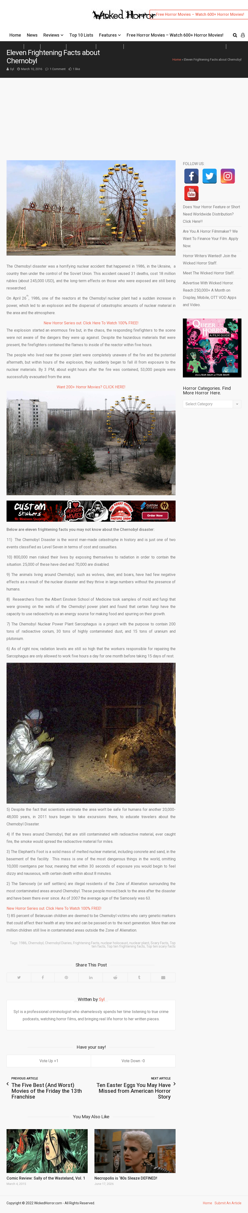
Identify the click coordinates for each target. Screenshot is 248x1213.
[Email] (163, 977)
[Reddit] (115, 977)
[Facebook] (42, 977)
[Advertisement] (124, 114)
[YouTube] (191, 193)
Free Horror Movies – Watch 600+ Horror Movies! (175, 35)
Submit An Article (228, 1203)
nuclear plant (139, 943)
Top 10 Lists (81, 35)
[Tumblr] (139, 977)
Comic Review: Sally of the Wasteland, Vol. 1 (46, 1178)
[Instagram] (227, 176)
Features (108, 35)
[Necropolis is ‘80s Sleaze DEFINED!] (135, 1151)
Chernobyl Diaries (58, 943)
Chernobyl (36, 943)
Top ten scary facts (161, 946)
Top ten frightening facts (126, 946)
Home (15, 35)
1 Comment (58, 69)
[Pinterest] (66, 977)
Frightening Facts (86, 943)
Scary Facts (159, 943)
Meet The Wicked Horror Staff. (208, 273)
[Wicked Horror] (124, 14)
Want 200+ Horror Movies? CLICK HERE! (91, 387)
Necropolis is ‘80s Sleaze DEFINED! (125, 1178)
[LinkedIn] (90, 977)
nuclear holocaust (114, 943)
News (32, 35)
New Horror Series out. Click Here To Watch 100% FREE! (91, 323)
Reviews (51, 35)
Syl (12, 69)
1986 (23, 943)
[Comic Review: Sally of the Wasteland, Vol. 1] (47, 1151)
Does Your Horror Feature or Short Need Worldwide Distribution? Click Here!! (211, 214)
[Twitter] (19, 977)
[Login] (243, 35)
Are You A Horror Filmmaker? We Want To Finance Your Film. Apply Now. (210, 238)
